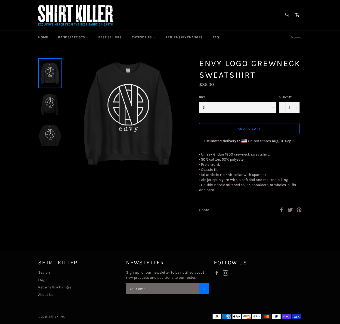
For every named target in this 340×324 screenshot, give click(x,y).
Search (44, 272)
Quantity (285, 97)
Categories (142, 37)
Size (202, 97)
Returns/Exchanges (184, 37)
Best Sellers (110, 37)
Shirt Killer (56, 316)
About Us (45, 294)
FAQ (216, 37)
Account (296, 37)
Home (43, 37)
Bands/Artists (72, 37)
